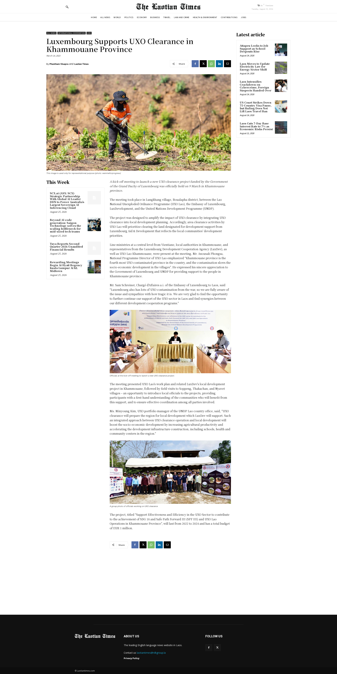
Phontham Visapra (58, 64)
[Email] (227, 63)
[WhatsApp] (211, 63)
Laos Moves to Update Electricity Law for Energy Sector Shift (255, 66)
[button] (67, 7)
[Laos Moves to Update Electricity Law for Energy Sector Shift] (281, 68)
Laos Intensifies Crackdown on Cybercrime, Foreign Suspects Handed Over (255, 86)
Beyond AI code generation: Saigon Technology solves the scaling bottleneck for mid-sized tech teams (65, 225)
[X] (203, 63)
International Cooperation (71, 33)
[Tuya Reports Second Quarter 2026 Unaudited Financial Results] (94, 248)
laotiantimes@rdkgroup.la (151, 652)
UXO (89, 33)
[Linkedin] (219, 63)
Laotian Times (81, 64)
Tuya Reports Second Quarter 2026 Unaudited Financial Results (66, 246)
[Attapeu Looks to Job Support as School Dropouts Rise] (281, 50)
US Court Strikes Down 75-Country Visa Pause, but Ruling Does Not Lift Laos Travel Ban (255, 107)
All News (51, 33)
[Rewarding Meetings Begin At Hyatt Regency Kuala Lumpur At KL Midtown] (94, 266)
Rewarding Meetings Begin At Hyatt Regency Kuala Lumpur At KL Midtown (66, 266)
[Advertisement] (168, 578)
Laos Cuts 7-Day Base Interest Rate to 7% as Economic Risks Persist (256, 126)
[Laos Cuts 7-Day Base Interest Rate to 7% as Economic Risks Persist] (281, 127)
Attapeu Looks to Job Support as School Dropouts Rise (254, 48)
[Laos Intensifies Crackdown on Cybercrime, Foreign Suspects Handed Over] (281, 85)
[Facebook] (195, 63)
